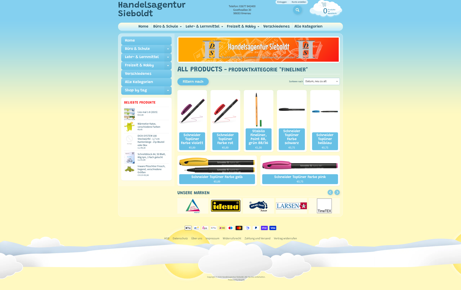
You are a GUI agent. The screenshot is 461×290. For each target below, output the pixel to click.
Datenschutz (180, 238)
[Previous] (330, 192)
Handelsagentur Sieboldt (151, 10)
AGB (166, 238)
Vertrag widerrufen (285, 238)
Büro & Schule (168, 27)
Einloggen (282, 2)
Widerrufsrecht (232, 238)
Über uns (196, 238)
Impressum (212, 238)
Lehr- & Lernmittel (205, 27)
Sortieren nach (296, 81)
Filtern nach (193, 82)
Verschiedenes (276, 27)
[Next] (337, 192)
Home (143, 27)
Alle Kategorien (308, 27)
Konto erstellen (299, 2)
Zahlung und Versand (257, 238)
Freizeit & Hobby (243, 27)
